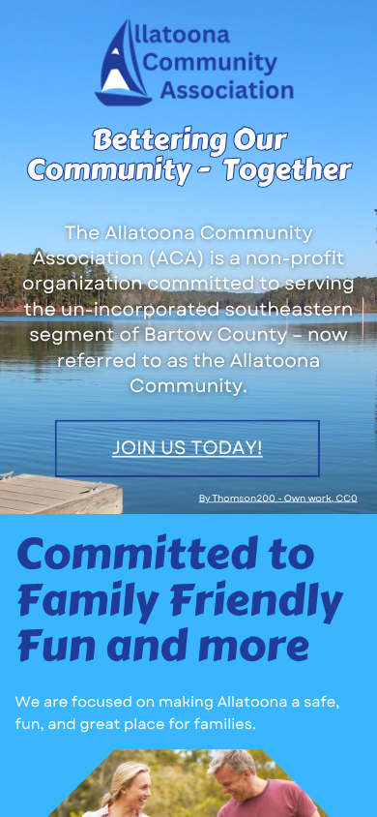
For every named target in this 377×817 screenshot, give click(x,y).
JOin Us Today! (187, 448)
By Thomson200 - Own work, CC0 (278, 497)
